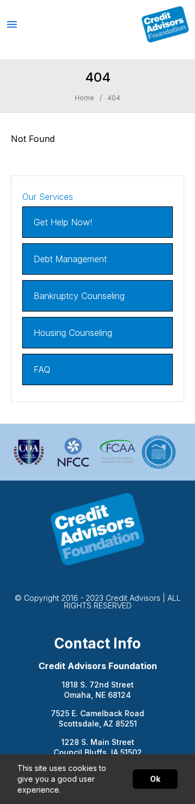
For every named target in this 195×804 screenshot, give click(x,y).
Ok (155, 778)
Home (84, 98)
